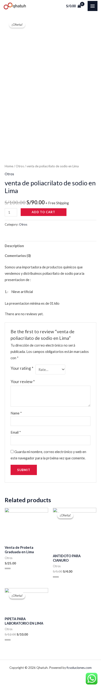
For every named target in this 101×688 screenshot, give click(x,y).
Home (9, 166)
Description (14, 246)
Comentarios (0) (18, 256)
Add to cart (43, 212)
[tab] (50, 246)
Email (16, 432)
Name (16, 413)
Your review (23, 381)
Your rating (22, 368)
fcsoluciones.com (79, 668)
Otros (20, 166)
